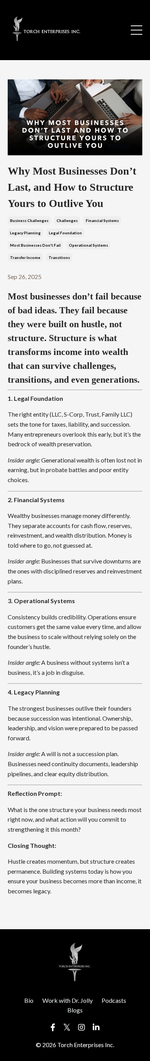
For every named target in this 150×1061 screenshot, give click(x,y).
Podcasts (114, 1000)
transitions (59, 257)
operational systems (88, 245)
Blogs (75, 1010)
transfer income (25, 257)
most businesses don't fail (35, 245)
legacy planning (25, 232)
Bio (28, 1000)
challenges (67, 220)
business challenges (29, 220)
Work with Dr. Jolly (67, 1000)
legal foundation (65, 232)
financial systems (102, 220)
